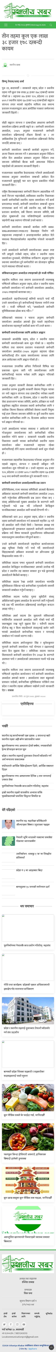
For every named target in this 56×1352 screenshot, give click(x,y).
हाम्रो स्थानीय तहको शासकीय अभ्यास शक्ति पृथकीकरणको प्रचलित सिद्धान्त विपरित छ (22, 794)
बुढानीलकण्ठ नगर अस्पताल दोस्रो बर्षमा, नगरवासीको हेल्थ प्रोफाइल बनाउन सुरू (27, 748)
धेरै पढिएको (8, 810)
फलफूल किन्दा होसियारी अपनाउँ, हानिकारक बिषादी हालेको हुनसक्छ (25, 1157)
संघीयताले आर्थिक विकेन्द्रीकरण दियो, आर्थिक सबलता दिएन (28, 768)
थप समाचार (27, 906)
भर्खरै (5, 726)
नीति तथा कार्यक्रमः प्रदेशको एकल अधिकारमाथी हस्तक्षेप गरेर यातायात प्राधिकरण (27, 987)
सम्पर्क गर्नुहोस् (37, 1315)
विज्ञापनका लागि (25, 1315)
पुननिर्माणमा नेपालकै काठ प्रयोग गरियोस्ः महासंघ (25, 786)
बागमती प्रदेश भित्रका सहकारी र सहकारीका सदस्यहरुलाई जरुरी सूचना (24, 1074)
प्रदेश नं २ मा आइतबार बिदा (29, 871)
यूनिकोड (49, 1313)
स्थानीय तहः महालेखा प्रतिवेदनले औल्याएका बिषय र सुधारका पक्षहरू (33, 823)
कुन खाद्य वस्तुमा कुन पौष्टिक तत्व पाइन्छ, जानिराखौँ (28, 1198)
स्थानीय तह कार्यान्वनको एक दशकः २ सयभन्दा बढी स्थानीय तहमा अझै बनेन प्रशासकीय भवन (26, 738)
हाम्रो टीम (5, 1315)
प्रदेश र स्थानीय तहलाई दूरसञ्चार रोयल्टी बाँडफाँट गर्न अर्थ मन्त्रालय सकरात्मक (26, 758)
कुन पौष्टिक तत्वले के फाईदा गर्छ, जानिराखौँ (24, 1115)
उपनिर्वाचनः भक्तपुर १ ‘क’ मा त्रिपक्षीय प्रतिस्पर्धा (33, 856)
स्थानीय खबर (15, 65)
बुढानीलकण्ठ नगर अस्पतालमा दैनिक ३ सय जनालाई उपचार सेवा (26, 778)
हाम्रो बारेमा (14, 1315)
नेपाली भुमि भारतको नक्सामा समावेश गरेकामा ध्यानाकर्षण (34, 840)
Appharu (32, 1349)
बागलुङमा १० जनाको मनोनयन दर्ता (32, 887)
